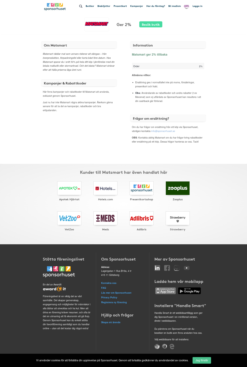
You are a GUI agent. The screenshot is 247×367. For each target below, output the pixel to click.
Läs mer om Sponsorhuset (116, 292)
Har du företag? (155, 6)
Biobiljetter (103, 6)
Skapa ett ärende (110, 322)
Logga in (197, 6)
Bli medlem (174, 6)
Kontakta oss (108, 283)
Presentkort (120, 6)
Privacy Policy (109, 297)
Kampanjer (136, 6)
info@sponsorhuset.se (163, 131)
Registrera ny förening (114, 302)
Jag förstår (202, 360)
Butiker (90, 6)
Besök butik (151, 24)
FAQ (103, 287)
